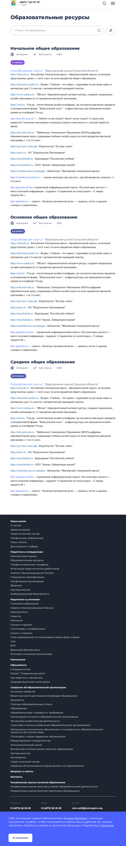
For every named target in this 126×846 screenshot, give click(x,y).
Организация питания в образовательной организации (44, 716)
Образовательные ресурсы (27, 560)
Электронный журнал (23, 556)
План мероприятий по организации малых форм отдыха (44, 637)
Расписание (17, 659)
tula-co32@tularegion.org (87, 808)
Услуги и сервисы (21, 633)
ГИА (12, 641)
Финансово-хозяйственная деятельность (35, 721)
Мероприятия (18, 611)
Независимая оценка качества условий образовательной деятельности (54, 786)
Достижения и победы (24, 546)
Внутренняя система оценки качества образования (41, 749)
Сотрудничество (20, 669)
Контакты (16, 777)
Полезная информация (24, 603)
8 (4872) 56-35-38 (20, 808)
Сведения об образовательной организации (38, 687)
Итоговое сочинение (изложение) (31, 653)
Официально (18, 665)
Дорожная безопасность (25, 649)
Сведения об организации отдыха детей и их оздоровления (47, 765)
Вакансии (16, 585)
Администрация (20, 529)
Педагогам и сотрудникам (26, 552)
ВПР (13, 645)
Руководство (18, 757)
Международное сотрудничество (30, 740)
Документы (17, 699)
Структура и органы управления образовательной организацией (50, 725)
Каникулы (16, 620)
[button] (104, 3)
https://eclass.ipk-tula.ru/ (26, 70)
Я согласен (20, 837)
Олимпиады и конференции (27, 628)
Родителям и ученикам (25, 599)
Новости (15, 616)
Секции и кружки (21, 624)
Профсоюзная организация (27, 581)
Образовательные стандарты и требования (36, 712)
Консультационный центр (26, 744)
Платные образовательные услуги (31, 704)
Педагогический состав (25, 533)
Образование (18, 708)
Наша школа (18, 521)
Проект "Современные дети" (27, 673)
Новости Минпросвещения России (31, 572)
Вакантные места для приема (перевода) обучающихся (43, 695)
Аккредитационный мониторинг (30, 681)
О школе (15, 525)
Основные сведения (22, 691)
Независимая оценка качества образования (37, 782)
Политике (107, 825)
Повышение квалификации (27, 577)
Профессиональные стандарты (29, 564)
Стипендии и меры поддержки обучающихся (37, 736)
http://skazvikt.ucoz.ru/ (22, 118)
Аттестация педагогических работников (34, 568)
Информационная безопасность (29, 593)
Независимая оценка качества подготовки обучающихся (44, 790)
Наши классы (18, 542)
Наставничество (20, 589)
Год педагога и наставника (26, 677)
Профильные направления (26, 538)
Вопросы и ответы (21, 771)
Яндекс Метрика (75, 818)
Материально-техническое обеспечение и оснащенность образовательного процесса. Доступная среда (56, 731)
